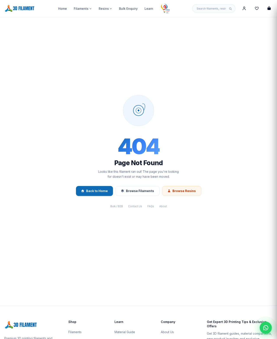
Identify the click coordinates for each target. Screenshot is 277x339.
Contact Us (135, 206)
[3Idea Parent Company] (165, 8)
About (163, 206)
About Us (167, 332)
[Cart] (269, 8)
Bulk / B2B (116, 206)
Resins (104, 8)
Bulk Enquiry (128, 8)
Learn (149, 8)
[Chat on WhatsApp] (266, 328)
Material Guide (124, 332)
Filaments (81, 8)
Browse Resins (184, 191)
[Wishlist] (256, 8)
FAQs (150, 206)
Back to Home (97, 191)
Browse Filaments (140, 191)
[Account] (244, 8)
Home (62, 8)
